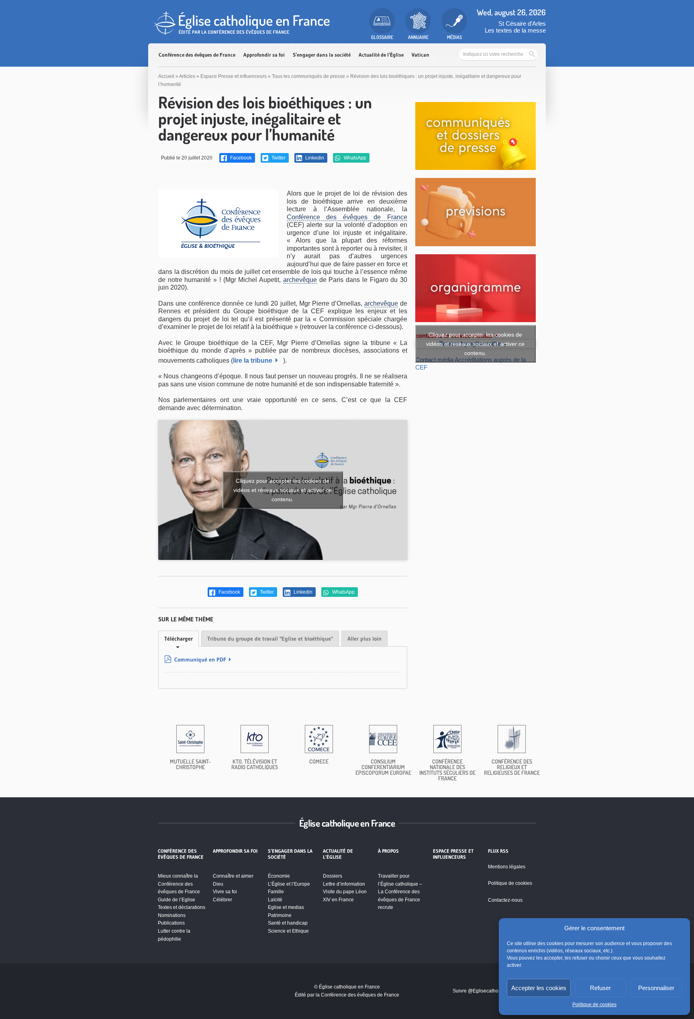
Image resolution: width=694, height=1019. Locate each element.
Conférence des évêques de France (197, 55)
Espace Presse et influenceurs (233, 76)
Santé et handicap (288, 923)
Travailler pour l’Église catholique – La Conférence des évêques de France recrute (400, 891)
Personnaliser (656, 987)
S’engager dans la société (322, 55)
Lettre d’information (344, 884)
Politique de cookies (594, 1004)
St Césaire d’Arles (522, 23)
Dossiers (332, 876)
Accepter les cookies (538, 987)
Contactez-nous (505, 900)
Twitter (278, 158)
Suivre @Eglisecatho (475, 991)
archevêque (300, 279)
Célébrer (222, 900)
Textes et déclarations (181, 907)
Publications (171, 923)
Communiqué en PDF (200, 659)
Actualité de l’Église (381, 55)
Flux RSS (498, 851)
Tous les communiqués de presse (308, 76)
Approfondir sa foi (264, 55)
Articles (187, 76)
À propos (388, 851)
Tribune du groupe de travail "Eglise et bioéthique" (270, 638)
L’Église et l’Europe (289, 884)
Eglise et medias (286, 907)
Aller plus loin (364, 638)
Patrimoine (280, 915)
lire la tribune (252, 360)
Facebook (240, 158)
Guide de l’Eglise (176, 900)
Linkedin (314, 158)
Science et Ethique (288, 931)
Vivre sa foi (225, 891)
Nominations (172, 915)
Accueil (166, 76)
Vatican (420, 55)
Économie (279, 876)
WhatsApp (354, 158)
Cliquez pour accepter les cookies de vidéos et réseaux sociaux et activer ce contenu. (282, 489)
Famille (276, 891)
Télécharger (178, 638)
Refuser (600, 987)
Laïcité (275, 900)
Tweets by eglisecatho (475, 344)
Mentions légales (506, 867)
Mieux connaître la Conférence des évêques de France (179, 883)
